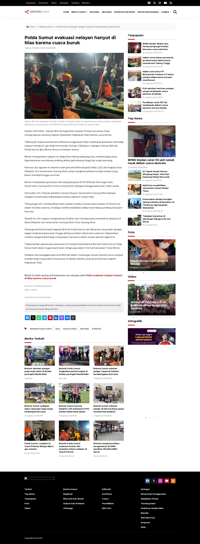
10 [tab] (170, 317)
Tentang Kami (148, 503)
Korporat (145, 522)
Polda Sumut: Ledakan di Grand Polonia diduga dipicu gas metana (39, 446)
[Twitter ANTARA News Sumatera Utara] (154, 3)
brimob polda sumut (41, 329)
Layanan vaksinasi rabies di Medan (149, 262)
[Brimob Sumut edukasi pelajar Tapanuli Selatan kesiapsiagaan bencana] (108, 355)
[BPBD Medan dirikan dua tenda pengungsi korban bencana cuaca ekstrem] (134, 47)
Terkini (54, 3)
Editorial (106, 489)
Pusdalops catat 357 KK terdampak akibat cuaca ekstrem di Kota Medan (155, 105)
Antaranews (31, 3)
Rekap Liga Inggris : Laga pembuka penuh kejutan (148, 407)
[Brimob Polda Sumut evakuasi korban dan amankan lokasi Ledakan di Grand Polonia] (74, 430)
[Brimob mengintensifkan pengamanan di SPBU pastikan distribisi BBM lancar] (108, 430)
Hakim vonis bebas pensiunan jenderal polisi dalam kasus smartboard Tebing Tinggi (158, 60)
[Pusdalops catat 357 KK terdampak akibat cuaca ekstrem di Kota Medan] (134, 106)
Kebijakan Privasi (149, 499)
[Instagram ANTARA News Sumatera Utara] (160, 3)
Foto (131, 232)
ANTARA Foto (148, 518)
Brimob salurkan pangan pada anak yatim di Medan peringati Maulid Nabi (38, 371)
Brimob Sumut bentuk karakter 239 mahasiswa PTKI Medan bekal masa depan (74, 409)
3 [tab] (151, 273)
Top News (75, 3)
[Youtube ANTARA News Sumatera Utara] (165, 3)
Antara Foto (43, 3)
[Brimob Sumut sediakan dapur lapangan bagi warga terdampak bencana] (39, 393)
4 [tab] (155, 273)
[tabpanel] (152, 255)
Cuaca (105, 499)
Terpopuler (63, 3)
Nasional (95, 12)
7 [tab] (157, 317)
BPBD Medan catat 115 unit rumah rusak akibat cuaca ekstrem (151, 161)
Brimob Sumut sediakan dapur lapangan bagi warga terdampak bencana (38, 409)
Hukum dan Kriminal (148, 12)
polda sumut (70, 329)
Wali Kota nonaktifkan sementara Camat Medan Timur (156, 188)
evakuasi (96, 329)
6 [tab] (153, 317)
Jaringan (145, 489)
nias (58, 329)
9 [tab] (166, 317)
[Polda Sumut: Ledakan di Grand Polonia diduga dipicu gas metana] (39, 430)
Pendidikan (108, 503)
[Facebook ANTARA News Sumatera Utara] (149, 3)
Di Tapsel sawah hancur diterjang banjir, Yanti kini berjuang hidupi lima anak (156, 174)
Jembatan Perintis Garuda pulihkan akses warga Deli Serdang (149, 305)
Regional (107, 12)
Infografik (135, 321)
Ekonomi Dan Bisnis (124, 12)
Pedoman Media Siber (152, 508)
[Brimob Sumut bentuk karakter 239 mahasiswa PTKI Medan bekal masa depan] (74, 393)
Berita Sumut (78, 12)
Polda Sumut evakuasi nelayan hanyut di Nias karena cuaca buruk (88, 27)
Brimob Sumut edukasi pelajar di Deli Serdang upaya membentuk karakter (108, 409)
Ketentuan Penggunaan (153, 494)
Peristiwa (107, 494)
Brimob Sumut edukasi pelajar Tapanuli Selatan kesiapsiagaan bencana (106, 371)
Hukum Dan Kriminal (73, 503)
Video (132, 276)
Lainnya (165, 12)
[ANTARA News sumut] (38, 12)
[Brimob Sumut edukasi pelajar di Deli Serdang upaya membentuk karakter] (108, 393)
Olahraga (68, 508)
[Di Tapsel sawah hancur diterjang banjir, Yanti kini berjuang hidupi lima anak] (134, 175)
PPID (143, 527)
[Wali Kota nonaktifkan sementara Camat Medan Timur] (134, 189)
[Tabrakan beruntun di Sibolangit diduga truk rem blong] (134, 220)
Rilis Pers (86, 3)
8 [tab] (162, 317)
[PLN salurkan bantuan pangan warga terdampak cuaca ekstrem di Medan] (134, 92)
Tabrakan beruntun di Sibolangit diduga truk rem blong (156, 219)
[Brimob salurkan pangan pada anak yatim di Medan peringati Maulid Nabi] (39, 355)
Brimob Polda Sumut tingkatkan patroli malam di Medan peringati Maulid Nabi (74, 371)
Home (66, 12)
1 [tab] (143, 273)
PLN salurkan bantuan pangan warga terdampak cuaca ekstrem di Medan (158, 91)
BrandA (144, 513)
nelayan (84, 329)
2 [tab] (147, 273)
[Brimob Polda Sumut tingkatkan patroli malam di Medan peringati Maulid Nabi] (74, 355)
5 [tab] (160, 273)
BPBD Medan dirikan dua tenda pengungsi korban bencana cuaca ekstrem (155, 47)
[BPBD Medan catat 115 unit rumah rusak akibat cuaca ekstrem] (152, 141)
